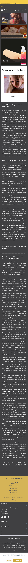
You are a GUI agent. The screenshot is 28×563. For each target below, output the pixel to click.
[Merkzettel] (18, 9)
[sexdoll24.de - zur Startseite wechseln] (2, 6)
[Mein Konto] (21, 9)
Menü (5, 10)
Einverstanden (17, 560)
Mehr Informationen (14, 557)
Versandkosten (23, 542)
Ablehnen (9, 560)
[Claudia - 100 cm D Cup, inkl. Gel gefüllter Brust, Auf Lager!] (14, 84)
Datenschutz (10, 538)
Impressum (17, 538)
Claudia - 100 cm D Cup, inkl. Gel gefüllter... (14, 95)
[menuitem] (4, 9)
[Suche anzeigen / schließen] (14, 9)
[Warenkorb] (25, 9)
